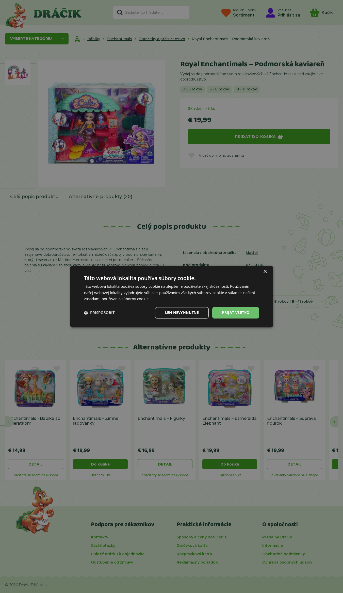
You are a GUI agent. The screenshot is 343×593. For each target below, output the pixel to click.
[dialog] (171, 296)
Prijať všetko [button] (235, 312)
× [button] (265, 272)
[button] (99, 313)
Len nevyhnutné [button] (182, 312)
